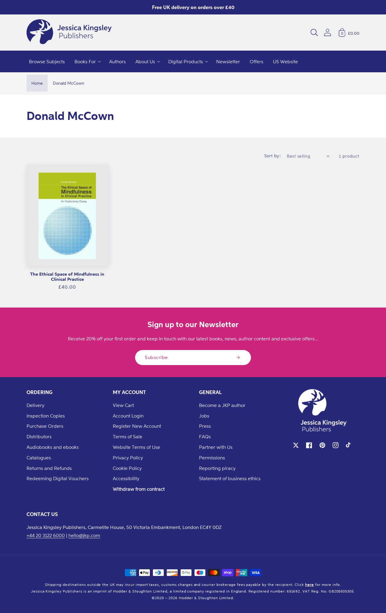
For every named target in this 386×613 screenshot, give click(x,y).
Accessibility (126, 478)
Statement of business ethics (230, 478)
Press (205, 426)
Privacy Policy (128, 457)
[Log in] (327, 32)
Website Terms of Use (136, 447)
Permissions (212, 457)
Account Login (128, 415)
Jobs (204, 415)
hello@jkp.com (84, 535)
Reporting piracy (217, 468)
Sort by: (272, 155)
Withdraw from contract (139, 489)
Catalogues (39, 457)
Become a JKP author (222, 405)
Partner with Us (216, 447)
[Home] (69, 32)
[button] (314, 32)
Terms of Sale (127, 436)
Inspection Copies (46, 415)
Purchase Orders (45, 426)
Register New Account (137, 426)
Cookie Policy (127, 468)
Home (37, 83)
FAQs (205, 436)
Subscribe (156, 357)
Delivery (35, 405)
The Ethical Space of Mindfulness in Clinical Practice (67, 276)
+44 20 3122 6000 (46, 535)
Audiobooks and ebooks (53, 447)
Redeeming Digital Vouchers (58, 478)
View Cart (123, 405)
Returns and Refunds (49, 468)
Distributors (39, 436)
